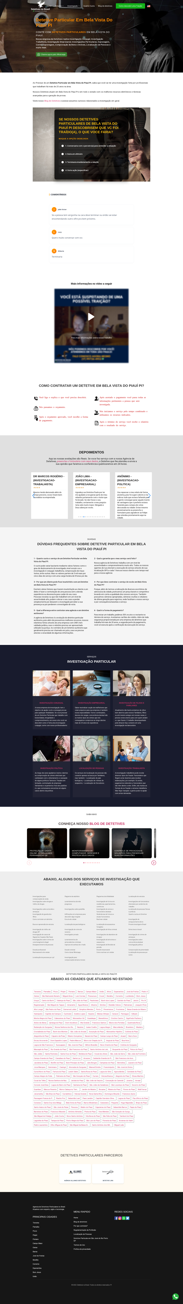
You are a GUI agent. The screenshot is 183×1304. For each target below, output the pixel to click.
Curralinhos (67, 1094)
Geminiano (52, 1067)
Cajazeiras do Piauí (102, 1107)
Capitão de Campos (53, 1014)
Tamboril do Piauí (126, 1116)
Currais (95, 1076)
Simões (103, 1005)
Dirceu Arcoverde (41, 1040)
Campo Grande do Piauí (43, 1058)
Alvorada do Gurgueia (77, 1067)
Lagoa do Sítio (105, 1072)
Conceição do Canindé (114, 1080)
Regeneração (39, 1005)
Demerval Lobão (69, 1009)
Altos (109, 992)
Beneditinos (103, 1018)
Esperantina (118, 992)
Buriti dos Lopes (107, 1000)
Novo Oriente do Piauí (109, 1045)
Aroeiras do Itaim (126, 1120)
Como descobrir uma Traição (130, 6)
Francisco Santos (99, 1023)
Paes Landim (88, 1098)
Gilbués (134, 1014)
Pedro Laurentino (41, 1125)
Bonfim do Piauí (57, 1063)
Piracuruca (92, 996)
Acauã (123, 1036)
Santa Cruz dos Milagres (53, 1103)
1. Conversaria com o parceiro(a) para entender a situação (90, 146)
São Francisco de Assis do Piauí (128, 1058)
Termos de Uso (79, 1245)
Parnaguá (125, 1014)
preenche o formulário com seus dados (77, 461)
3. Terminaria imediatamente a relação (82, 162)
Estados (58, 6)
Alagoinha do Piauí (41, 1036)
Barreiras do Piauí (41, 1112)
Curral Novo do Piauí (42, 1072)
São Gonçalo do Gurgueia (122, 1112)
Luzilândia (130, 996)
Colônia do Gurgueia (128, 1045)
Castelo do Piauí (123, 1000)
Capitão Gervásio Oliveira (106, 1098)
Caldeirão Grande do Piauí (103, 1058)
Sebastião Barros (120, 1107)
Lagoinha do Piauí (41, 1120)
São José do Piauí (75, 1045)
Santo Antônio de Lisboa (100, 1049)
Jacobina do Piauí (41, 1063)
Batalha (110, 996)
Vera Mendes (103, 1112)
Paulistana (94, 1000)
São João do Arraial (78, 1032)
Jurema (129, 1080)
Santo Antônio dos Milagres (103, 1125)
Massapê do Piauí (41, 1049)
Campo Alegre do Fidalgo (44, 1076)
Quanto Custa (89, 6)
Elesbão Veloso (115, 1005)
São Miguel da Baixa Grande (81, 1125)
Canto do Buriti (48, 1000)
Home (76, 1218)
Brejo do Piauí (141, 1103)
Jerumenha (38, 1094)
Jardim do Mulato (89, 1089)
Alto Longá (38, 1009)
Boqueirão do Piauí (119, 1049)
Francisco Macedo (58, 1112)
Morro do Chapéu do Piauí (94, 1040)
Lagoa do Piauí (124, 1098)
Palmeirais (128, 1005)
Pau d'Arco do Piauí (140, 1098)
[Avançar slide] (153, 862)
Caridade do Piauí (134, 1072)
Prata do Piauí (90, 1112)
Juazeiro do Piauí (135, 1063)
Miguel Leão (119, 1125)
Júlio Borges (92, 1063)
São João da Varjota (94, 1080)
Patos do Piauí (136, 1049)
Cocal (101, 996)
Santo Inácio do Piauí (42, 1107)
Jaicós (135, 1000)
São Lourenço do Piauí (120, 1085)
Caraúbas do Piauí (62, 1058)
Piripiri (63, 992)
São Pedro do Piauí (53, 1009)
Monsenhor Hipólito (114, 1032)
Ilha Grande (84, 1023)
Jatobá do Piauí (77, 1080)
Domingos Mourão (112, 1094)
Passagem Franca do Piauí (44, 1098)
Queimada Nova (134, 1023)
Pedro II (145, 992)
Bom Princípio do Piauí (75, 1063)
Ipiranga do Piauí (55, 1023)
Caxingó (63, 1067)
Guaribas (37, 1089)
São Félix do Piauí (110, 1116)
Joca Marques (39, 1067)
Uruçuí (36, 1000)
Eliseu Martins (137, 1076)
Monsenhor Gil (78, 1018)
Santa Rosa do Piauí (89, 1072)
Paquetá (114, 1103)
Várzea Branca (107, 1076)
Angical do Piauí (112, 1040)
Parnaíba (47, 992)
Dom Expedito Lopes (59, 1040)
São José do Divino (125, 1067)
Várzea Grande (80, 1094)
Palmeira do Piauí (63, 1076)
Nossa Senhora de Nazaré (59, 1080)
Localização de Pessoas (83, 1234)
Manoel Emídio (95, 1067)
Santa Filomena (51, 1054)
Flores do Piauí (129, 1089)
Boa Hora (125, 1040)
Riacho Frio (60, 1098)
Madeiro (139, 1027)
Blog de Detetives (52, 101)
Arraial (137, 1080)
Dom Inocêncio (71, 1023)
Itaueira (91, 1014)
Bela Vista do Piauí (73, 1103)
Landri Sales (73, 1072)
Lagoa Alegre (105, 1027)
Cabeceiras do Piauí (62, 1018)
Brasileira (129, 1027)
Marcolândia (118, 1027)
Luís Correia (80, 996)
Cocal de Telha (40, 1080)
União (101, 992)
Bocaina (102, 1089)
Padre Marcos (75, 1040)
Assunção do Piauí (96, 1032)
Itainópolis (38, 1014)
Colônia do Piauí (131, 1032)
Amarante (71, 1005)
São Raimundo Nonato (51, 996)
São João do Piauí (80, 1000)
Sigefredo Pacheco (133, 1018)
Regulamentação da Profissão (85, 1230)
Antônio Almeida (75, 1112)
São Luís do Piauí (93, 1120)
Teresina (37, 992)
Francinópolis (109, 1067)
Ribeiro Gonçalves (75, 1036)
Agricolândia (119, 1072)
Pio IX (143, 1000)
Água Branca (83, 1005)
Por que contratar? (81, 1226)
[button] (149, 495)
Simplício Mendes (86, 1009)
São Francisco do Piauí (78, 1049)
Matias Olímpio (103, 1014)
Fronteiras (120, 1009)
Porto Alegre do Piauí (74, 1120)
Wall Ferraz (142, 1089)
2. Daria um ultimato (74, 154)
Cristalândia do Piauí (42, 1032)
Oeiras (36, 996)
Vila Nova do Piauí (93, 1116)
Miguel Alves (68, 996)
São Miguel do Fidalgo (43, 1116)
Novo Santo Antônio (75, 1116)
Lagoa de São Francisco (43, 1045)
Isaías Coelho (91, 1027)
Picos (55, 992)
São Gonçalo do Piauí (81, 1076)
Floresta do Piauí (109, 1120)
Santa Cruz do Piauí (68, 1054)
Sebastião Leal (74, 1098)
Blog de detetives (105, 6)
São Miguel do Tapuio (55, 1005)
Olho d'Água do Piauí (59, 1125)
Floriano (72, 992)
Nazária (80, 1027)
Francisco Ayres (128, 1094)
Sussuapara (60, 1045)
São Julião (38, 1054)
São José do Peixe (61, 1107)
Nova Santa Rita (95, 1094)
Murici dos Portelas (117, 1023)
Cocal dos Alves (100, 1054)
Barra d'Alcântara (90, 1103)
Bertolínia (121, 1063)
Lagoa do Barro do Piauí (60, 1085)
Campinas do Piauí (107, 1063)
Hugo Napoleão (127, 1103)
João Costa (59, 1116)
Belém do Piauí (86, 1107)
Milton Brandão (91, 1045)
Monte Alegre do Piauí (42, 1018)
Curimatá (67, 1014)
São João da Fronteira (137, 1054)
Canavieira (104, 1103)
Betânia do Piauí (85, 1054)
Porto (98, 1009)
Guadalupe (91, 1018)
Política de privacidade (82, 1249)
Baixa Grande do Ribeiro (136, 1009)
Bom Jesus (141, 996)
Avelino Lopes (79, 1014)
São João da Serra (117, 1054)
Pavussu (74, 1107)
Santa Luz (77, 1058)
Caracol (115, 1014)
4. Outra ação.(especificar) (76, 170)
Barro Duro (132, 1036)
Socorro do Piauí (138, 1085)
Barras (80, 992)
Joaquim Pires (141, 1005)
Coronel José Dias (41, 1085)
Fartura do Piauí (59, 1072)
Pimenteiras (108, 1009)
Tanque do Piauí (57, 1120)
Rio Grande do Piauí (58, 1049)
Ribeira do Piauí (114, 1089)
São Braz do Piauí (53, 1094)
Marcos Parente (50, 1089)
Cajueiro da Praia (58, 1036)
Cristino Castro (117, 1018)
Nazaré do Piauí (91, 1036)
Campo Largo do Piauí (109, 1036)
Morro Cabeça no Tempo (69, 1089)
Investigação (72, 6)
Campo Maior (91, 992)
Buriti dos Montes (60, 1032)
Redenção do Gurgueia (43, 1027)
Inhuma (94, 1005)
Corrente (119, 996)
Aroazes (86, 1058)
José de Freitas (132, 992)
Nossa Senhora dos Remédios (67, 1027)
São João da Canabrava (98, 1085)
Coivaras (37, 1103)
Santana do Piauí (80, 1085)
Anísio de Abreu (40, 1023)
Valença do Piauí (63, 1000)
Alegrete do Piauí (122, 1076)
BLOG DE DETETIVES (107, 824)
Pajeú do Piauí (135, 1107)
